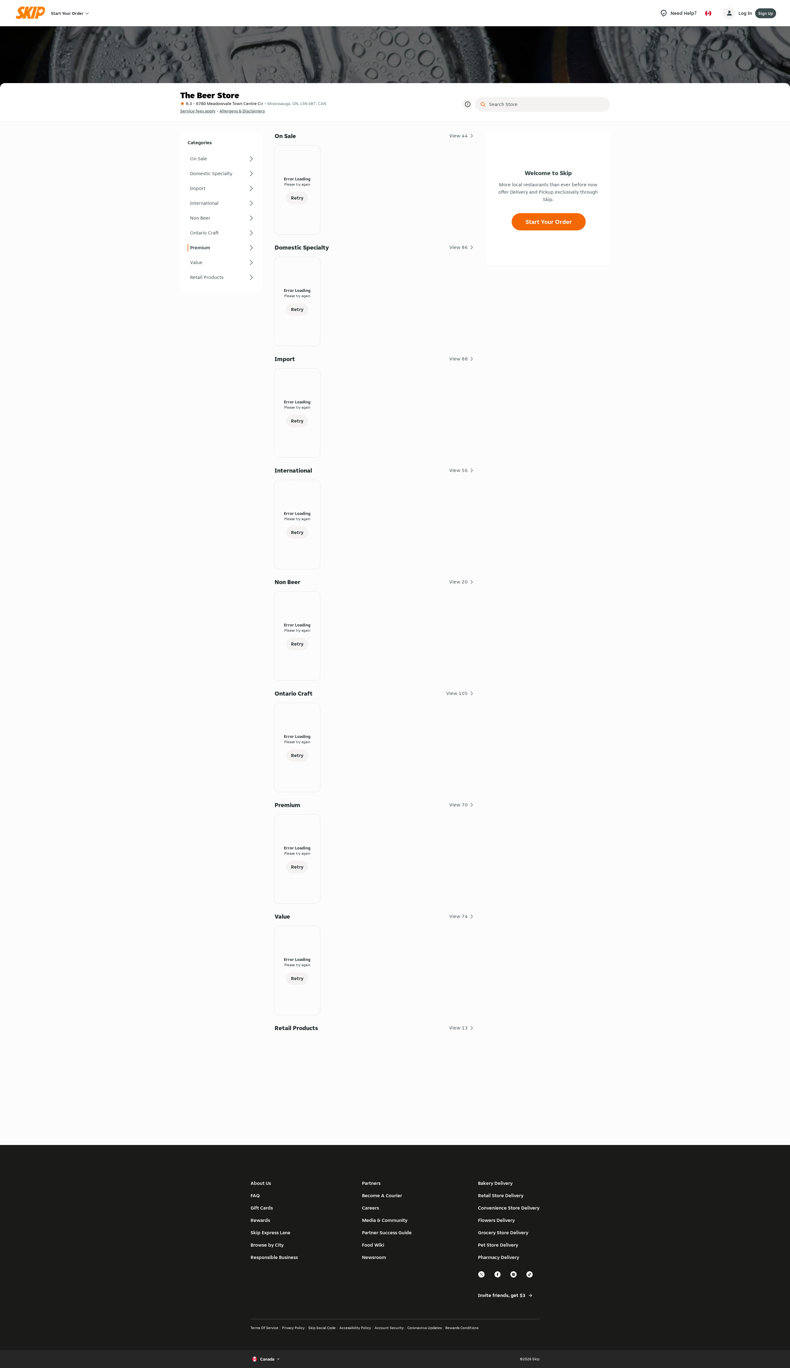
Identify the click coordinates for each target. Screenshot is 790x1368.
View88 (458, 359)
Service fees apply (197, 111)
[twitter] (481, 1276)
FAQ (255, 1195)
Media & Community (384, 1220)
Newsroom (374, 1257)
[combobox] (547, 104)
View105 (457, 693)
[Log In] (729, 13)
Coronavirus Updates (424, 1327)
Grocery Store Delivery (503, 1232)
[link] (221, 158)
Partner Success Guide (387, 1232)
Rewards (260, 1220)
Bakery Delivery (495, 1183)
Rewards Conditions (461, 1327)
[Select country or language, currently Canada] (708, 13)
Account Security (389, 1327)
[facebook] (497, 1276)
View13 (458, 1028)
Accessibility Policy (355, 1327)
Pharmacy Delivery (498, 1257)
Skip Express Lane (270, 1232)
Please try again (297, 184)
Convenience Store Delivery (508, 1208)
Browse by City (267, 1245)
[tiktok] (530, 1276)
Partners (371, 1183)
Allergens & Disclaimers (242, 111)
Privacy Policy (293, 1327)
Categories (200, 142)
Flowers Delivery (496, 1220)
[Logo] (32, 13)
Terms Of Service (264, 1327)
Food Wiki (373, 1245)
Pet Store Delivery (498, 1245)
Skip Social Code (322, 1327)
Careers (370, 1208)
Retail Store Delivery (500, 1195)
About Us (261, 1183)
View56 (458, 470)
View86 (458, 247)
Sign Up (765, 13)
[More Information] (467, 104)
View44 (458, 136)
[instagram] (514, 1276)
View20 (458, 582)
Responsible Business (274, 1257)
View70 (458, 805)
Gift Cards (262, 1208)
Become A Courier (382, 1195)
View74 (458, 916)
